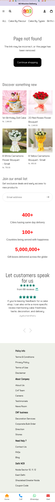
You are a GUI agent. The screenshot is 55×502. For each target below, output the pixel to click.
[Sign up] (48, 197)
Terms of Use (21, 367)
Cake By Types (36, 21)
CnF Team (20, 390)
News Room (21, 406)
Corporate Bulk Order (25, 423)
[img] (27, 286)
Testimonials (21, 401)
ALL (4, 21)
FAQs (17, 452)
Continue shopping (27, 62)
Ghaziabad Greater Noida (27, 480)
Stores (18, 434)
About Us (19, 385)
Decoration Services (25, 418)
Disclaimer (20, 373)
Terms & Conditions (24, 357)
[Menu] (3, 11)
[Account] (44, 11)
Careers (19, 395)
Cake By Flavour (17, 21)
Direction (19, 429)
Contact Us (21, 446)
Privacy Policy (22, 362)
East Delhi (20, 475)
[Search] (10, 11)
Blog (17, 457)
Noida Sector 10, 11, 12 (25, 469)
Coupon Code (21, 485)
